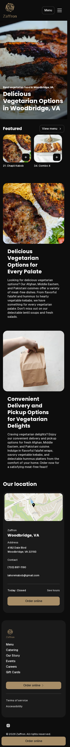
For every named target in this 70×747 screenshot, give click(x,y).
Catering (12, 650)
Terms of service (17, 700)
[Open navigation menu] (59, 10)
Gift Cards (13, 672)
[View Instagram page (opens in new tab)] (8, 725)
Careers (11, 667)
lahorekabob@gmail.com (23, 576)
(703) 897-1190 (16, 568)
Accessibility (14, 706)
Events (10, 661)
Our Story (13, 655)
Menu (48, 10)
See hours (53, 590)
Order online (33, 601)
